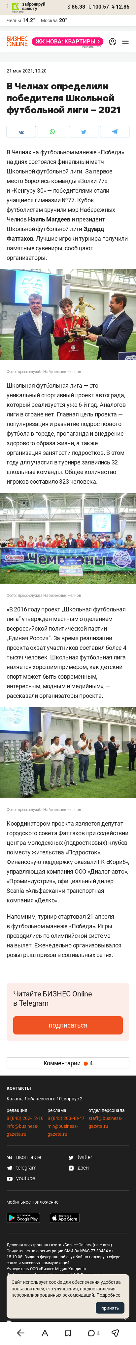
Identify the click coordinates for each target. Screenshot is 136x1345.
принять (110, 1308)
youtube (25, 1178)
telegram (26, 1168)
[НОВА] (66, 41)
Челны (14, 20)
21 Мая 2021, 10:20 (27, 70)
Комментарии (68, 1063)
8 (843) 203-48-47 (66, 1118)
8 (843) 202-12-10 (25, 1118)
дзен (82, 1168)
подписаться (68, 1025)
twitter (84, 1157)
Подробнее (108, 1295)
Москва (49, 20)
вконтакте (28, 1157)
